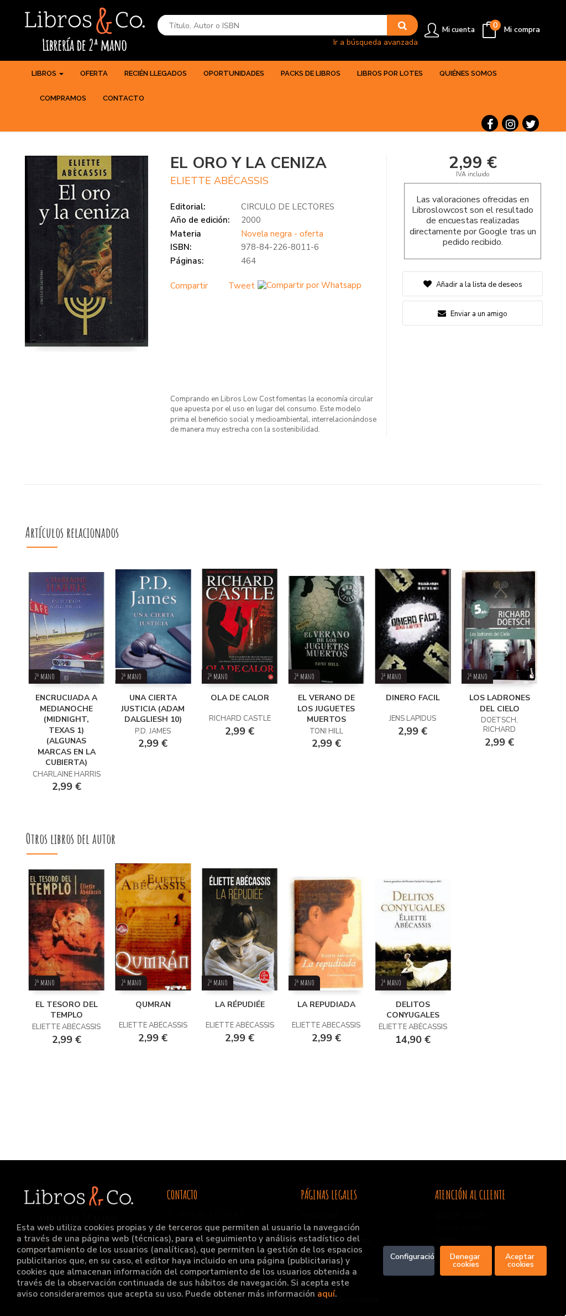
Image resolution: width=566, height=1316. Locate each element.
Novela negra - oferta (282, 233)
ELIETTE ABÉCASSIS (219, 180)
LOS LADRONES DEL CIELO (499, 703)
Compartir (189, 285)
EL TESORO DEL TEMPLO (66, 1010)
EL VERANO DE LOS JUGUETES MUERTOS (326, 709)
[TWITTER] (530, 123)
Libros (45, 73)
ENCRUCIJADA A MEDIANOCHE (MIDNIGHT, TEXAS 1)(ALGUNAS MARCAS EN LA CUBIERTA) (66, 730)
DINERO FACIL (413, 698)
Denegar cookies (466, 1260)
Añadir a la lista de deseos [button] (479, 285)
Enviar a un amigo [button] (478, 314)
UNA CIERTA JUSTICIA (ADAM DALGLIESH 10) (153, 709)
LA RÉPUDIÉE (240, 1004)
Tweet (241, 285)
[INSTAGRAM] (510, 123)
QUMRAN (153, 1004)
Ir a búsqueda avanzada (375, 41)
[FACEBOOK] (489, 123)
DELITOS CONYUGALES (412, 1010)
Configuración (412, 1256)
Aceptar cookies (521, 1260)
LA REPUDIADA (326, 1004)
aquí (326, 1293)
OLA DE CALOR (240, 698)
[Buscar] (402, 25)
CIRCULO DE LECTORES (287, 206)
